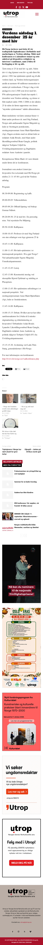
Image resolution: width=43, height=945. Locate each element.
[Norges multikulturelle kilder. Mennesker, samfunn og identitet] (7, 527)
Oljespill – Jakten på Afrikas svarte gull (33, 450)
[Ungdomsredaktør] (21, 813)
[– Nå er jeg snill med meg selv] (28, 398)
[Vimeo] (30, 932)
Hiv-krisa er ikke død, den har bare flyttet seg (9, 432)
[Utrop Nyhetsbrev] (21, 876)
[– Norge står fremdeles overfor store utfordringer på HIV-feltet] (10, 398)
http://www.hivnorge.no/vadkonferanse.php (20, 358)
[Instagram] (18, 931)
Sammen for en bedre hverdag (25, 482)
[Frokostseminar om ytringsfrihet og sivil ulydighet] (7, 474)
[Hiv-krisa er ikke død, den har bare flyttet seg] (10, 423)
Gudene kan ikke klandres (23, 493)
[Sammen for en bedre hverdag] (7, 484)
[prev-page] (21, 535)
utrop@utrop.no (26, 922)
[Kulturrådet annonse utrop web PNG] (21, 750)
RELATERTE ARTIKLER (12, 462)
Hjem (4, 26)
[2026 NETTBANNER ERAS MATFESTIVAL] (21, 687)
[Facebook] (12, 932)
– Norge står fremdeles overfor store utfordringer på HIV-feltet (10, 408)
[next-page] (25, 535)
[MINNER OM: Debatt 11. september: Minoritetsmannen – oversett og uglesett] (7, 516)
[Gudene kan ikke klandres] (7, 495)
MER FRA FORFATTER (12, 465)
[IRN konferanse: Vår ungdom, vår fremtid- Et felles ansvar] (7, 506)
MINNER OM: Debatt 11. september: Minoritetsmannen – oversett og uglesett (26, 516)
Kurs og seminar (20, 26)
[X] (24, 932)
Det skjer (10, 26)
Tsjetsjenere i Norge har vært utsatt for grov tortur (11, 451)
